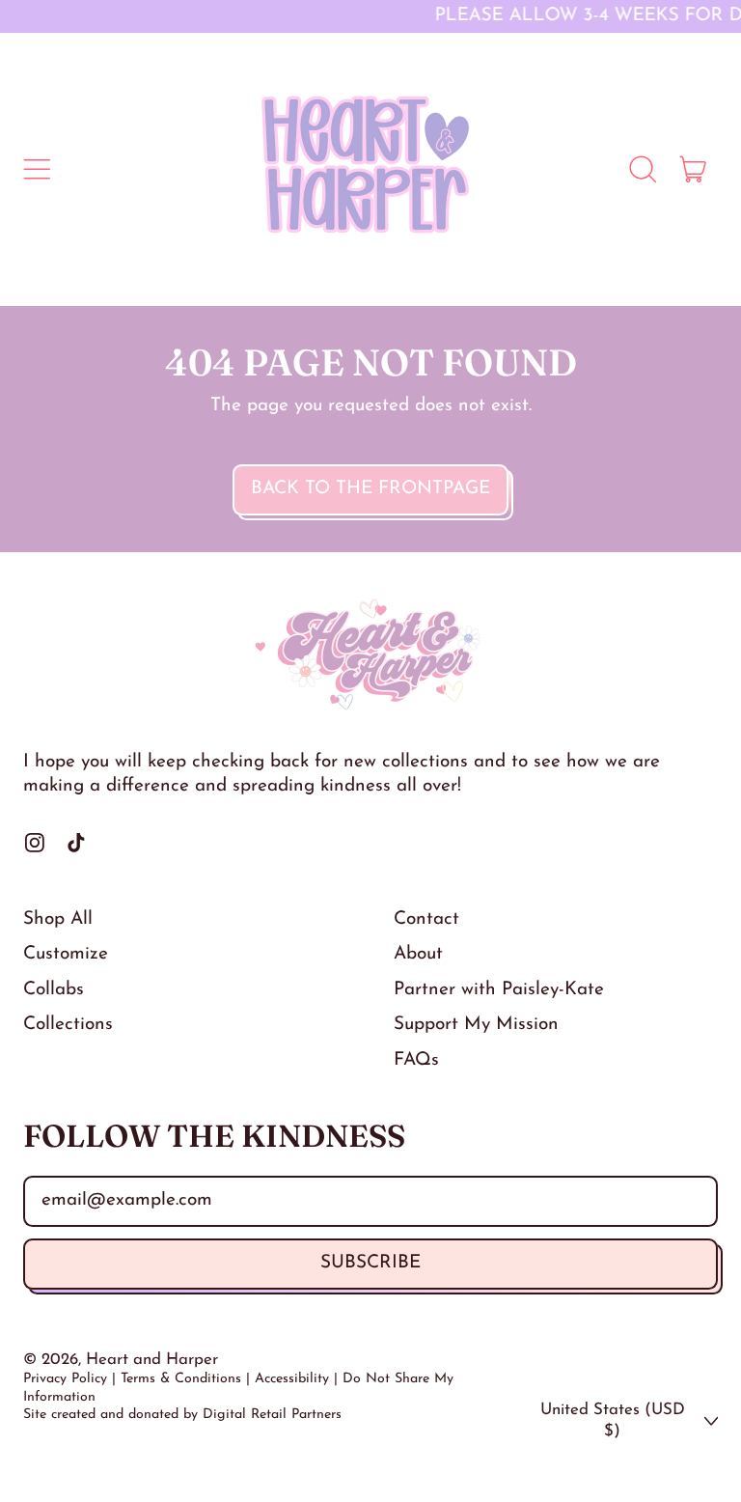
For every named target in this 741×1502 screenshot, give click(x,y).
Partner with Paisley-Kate (499, 990)
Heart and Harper (152, 1359)
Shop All (58, 919)
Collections (68, 1024)
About (418, 954)
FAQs (416, 1060)
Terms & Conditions (181, 1379)
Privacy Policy (65, 1379)
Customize (65, 954)
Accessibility (292, 1379)
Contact (426, 919)
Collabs (53, 990)
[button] (643, 170)
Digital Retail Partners (272, 1414)
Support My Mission (476, 1024)
